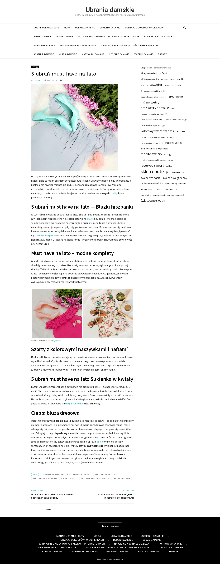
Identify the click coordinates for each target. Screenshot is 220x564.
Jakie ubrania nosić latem (45, 478)
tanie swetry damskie (175, 183)
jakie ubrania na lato (105, 474)
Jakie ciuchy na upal (81, 474)
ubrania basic (146, 189)
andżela (164, 79)
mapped (170, 137)
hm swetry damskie (155, 108)
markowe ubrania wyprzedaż (154, 148)
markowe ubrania (173, 142)
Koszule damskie (43, 54)
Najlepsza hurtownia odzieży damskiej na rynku (130, 45)
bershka (181, 79)
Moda (67, 28)
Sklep (100, 441)
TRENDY (162, 54)
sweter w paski (150, 178)
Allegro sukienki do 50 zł (154, 73)
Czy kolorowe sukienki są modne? (153, 91)
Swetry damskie (143, 54)
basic (172, 79)
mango (143, 137)
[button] (184, 27)
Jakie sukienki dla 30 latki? (152, 119)
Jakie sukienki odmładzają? (176, 120)
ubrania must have (121, 478)
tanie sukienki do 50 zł (152, 183)
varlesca (158, 189)
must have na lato (89, 478)
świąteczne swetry (153, 200)
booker (166, 85)
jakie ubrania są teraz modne (78, 45)
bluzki (90, 218)
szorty (105, 478)
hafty (114, 193)
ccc (173, 85)
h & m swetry (150, 102)
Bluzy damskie (64, 36)
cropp (179, 85)
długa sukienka (74, 403)
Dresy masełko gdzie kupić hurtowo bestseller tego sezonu (52, 496)
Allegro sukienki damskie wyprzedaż (156, 68)
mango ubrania (156, 137)
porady (57, 340)
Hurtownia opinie (44, 45)
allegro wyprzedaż (150, 79)
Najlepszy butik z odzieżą (159, 36)
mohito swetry (151, 154)
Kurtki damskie (68, 54)
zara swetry (170, 189)
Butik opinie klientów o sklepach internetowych (108, 36)
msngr (168, 154)
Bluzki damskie (42, 36)
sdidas (169, 166)
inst (173, 108)
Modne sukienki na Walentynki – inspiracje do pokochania (115, 496)
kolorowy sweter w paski (158, 131)
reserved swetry (152, 165)
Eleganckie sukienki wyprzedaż (153, 97)
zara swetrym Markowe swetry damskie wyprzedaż (162, 195)
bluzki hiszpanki (46, 235)
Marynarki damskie (93, 54)
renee (170, 160)
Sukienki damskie (110, 28)
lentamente (181, 131)
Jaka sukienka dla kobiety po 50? (154, 114)
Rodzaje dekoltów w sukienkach (145, 28)
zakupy (35, 67)
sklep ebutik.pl (155, 171)
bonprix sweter (151, 85)
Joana (37, 80)
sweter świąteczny (175, 178)
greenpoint (175, 96)
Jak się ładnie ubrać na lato (55, 474)
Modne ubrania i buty (46, 28)
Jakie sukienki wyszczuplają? (153, 125)
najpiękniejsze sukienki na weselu (153, 160)
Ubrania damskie (110, 10)
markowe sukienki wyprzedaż (152, 143)
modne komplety (69, 478)
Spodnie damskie (119, 54)
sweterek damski (178, 172)
